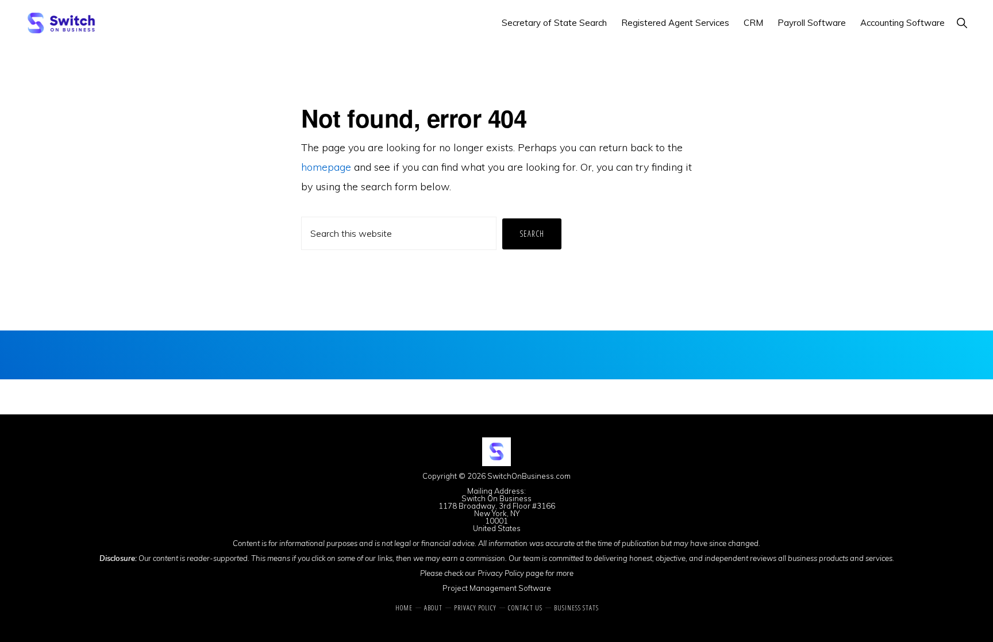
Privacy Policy (501, 573)
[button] (961, 23)
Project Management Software (496, 588)
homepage (326, 167)
